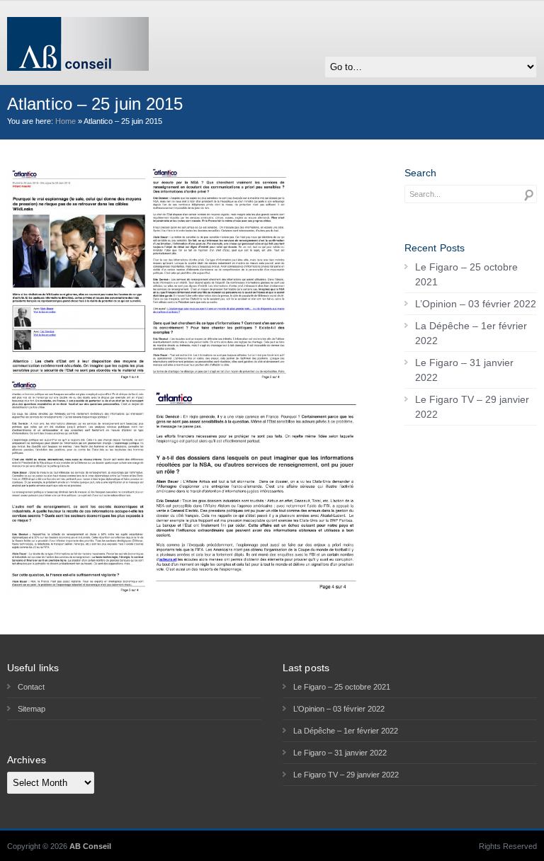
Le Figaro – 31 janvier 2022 (464, 370)
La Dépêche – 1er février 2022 (471, 333)
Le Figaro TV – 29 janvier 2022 (472, 407)
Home (65, 121)
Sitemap (31, 709)
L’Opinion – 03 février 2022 (475, 303)
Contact (31, 687)
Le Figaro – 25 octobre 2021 (466, 274)
